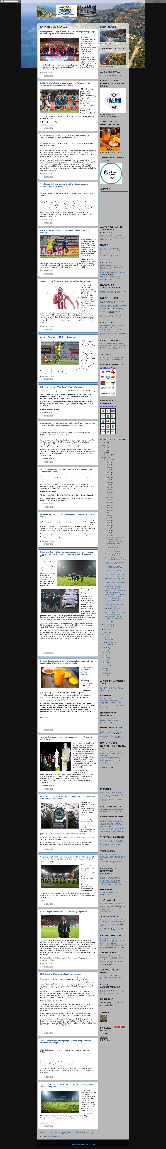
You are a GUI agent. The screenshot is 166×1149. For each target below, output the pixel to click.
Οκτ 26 (107, 475)
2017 (104, 658)
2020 (104, 650)
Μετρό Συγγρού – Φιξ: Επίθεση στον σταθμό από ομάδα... (114, 595)
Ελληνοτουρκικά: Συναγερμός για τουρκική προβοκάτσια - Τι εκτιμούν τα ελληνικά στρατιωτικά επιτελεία (65, 137)
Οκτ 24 (107, 480)
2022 (104, 452)
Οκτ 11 (107, 512)
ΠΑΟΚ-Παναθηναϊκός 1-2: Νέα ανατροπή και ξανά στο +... (114, 542)
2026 (104, 442)
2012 (104, 670)
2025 (104, 445)
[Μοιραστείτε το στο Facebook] (51, 76)
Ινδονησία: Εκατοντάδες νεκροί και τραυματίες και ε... (115, 583)
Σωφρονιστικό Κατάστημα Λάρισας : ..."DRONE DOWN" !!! (111, 883)
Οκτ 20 (107, 490)
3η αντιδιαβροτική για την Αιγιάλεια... (111, 844)
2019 (104, 653)
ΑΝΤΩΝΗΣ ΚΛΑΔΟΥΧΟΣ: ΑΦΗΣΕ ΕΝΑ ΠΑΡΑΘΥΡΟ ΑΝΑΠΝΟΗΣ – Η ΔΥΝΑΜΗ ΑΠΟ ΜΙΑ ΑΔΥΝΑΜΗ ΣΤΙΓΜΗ (112, 992)
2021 (104, 648)
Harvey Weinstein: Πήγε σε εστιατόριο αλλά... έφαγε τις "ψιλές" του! (111, 326)
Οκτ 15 (107, 502)
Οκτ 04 (107, 530)
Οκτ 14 (107, 505)
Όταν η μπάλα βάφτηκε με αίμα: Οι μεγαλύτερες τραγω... (114, 575)
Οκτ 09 (107, 517)
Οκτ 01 (107, 621)
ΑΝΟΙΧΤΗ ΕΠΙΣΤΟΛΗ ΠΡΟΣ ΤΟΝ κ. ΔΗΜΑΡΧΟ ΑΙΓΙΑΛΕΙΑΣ (111, 841)
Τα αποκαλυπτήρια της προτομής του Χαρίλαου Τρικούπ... (115, 591)
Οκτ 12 (107, 510)
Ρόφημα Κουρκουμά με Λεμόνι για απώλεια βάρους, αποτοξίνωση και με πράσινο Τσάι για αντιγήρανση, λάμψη (67, 662)
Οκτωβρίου (107, 460)
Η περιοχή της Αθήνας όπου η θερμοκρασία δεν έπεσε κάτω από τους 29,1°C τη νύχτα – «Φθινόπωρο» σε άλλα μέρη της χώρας (112, 941)
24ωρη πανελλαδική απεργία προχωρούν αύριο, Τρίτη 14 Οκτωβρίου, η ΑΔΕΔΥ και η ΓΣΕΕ (112, 272)
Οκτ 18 (107, 495)
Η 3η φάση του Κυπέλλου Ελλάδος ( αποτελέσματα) (61, 387)
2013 (104, 668)
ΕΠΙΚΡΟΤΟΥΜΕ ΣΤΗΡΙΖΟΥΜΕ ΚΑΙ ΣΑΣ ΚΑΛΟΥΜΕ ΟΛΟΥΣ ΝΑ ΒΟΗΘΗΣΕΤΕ (112, 358)
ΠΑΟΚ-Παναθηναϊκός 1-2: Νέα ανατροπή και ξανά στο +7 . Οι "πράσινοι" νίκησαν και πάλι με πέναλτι (65, 84)
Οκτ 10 (107, 515)
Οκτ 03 (107, 533)
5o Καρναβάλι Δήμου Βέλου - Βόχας (111, 329)
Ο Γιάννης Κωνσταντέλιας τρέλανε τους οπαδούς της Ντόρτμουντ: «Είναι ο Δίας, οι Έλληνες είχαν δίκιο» (112, 255)
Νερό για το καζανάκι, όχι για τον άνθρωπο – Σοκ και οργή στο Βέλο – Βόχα (111, 278)
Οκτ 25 (107, 477)
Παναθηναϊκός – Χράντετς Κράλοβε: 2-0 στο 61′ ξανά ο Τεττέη (112, 737)
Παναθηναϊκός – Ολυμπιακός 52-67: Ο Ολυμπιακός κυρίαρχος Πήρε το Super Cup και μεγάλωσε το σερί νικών (67, 33)
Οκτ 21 (107, 487)
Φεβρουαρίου (108, 642)
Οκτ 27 (107, 472)
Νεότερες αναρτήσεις (48, 1133)
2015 (104, 663)
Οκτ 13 (107, 507)
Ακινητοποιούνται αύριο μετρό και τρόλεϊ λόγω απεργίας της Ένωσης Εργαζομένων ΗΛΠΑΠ (113, 333)
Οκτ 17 (107, 497)
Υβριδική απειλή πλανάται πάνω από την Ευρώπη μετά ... (114, 550)
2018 (104, 655)
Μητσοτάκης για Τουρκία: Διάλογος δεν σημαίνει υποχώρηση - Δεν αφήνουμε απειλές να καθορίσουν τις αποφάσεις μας (112, 795)
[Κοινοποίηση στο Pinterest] (52, 76)
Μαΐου (106, 634)
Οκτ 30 (107, 464)
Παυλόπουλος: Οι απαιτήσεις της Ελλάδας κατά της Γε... (115, 571)
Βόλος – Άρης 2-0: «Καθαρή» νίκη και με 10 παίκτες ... (115, 554)
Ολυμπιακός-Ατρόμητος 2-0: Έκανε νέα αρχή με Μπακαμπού (65, 281)
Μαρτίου (106, 639)
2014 (104, 665)
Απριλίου (107, 637)
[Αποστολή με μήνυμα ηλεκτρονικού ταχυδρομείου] (45, 76)
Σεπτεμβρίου (108, 624)
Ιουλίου (106, 629)
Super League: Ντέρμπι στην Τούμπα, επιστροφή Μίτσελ (63, 912)
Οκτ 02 (107, 535)
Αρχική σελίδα (67, 1133)
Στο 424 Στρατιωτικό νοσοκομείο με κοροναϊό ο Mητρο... (115, 613)
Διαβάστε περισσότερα (47, 72)
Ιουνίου (106, 632)
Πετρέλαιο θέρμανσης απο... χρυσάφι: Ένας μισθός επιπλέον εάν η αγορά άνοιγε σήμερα (113, 963)
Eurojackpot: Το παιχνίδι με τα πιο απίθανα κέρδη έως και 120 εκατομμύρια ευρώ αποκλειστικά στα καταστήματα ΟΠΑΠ (112, 857)
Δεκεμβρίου (107, 455)
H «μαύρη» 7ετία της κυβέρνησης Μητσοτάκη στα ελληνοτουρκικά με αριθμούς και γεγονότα (110, 878)
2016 (104, 660)
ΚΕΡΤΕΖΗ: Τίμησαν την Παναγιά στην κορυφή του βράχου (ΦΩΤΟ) (111, 344)
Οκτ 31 (107, 462)
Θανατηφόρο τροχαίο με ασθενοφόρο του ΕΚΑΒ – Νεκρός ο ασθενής (112, 946)
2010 (104, 675)
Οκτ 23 (107, 482)
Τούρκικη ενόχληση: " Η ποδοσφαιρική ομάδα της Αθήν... (113, 600)
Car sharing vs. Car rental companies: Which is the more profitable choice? (111, 752)
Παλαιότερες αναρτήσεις (86, 1133)
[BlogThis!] (47, 76)
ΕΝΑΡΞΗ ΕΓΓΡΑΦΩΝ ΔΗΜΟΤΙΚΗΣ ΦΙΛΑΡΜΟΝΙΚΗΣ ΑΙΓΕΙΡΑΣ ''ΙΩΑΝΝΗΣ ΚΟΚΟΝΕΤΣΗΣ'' (112, 688)
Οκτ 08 (107, 520)
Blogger (93, 1144)
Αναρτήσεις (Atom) (53, 1136)
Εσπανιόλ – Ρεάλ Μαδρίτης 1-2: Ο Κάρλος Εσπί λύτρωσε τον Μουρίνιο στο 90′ (112, 250)
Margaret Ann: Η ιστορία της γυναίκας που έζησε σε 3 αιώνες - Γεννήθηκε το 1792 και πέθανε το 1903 (111, 830)
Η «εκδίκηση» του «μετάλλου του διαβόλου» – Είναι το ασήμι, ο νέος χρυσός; (110, 720)
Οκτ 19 (107, 492)
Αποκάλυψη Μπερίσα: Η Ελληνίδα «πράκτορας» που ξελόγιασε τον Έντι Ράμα (111, 977)
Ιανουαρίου (107, 644)
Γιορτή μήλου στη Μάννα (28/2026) (111, 235)
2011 (104, 673)
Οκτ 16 (107, 500)
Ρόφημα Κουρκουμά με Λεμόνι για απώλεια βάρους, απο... (115, 587)
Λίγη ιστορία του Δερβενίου (108, 75)
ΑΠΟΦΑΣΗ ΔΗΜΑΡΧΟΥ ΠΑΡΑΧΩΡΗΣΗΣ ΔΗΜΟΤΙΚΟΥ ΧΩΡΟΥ (112, 238)
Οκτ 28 (107, 470)
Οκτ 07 (107, 522)
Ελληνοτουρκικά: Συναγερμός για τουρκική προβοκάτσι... (115, 546)
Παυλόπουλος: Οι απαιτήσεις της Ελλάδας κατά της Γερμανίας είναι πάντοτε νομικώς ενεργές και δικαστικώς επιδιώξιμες (67, 424)
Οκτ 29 (107, 467)
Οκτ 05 (107, 528)
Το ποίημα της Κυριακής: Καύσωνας (111, 799)
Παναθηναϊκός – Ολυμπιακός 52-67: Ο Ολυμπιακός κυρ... (115, 538)
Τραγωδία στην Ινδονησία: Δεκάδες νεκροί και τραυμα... (114, 617)
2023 (104, 450)
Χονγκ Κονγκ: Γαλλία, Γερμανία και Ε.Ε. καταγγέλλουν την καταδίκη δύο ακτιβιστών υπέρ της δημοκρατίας (112, 700)
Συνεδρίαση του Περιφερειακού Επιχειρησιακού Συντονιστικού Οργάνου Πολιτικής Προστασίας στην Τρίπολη (112, 759)
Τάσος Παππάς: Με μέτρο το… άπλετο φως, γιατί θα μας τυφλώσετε (112, 862)
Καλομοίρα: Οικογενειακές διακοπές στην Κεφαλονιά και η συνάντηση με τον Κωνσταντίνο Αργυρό (112, 732)
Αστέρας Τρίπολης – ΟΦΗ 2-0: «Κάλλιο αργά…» (60, 337)
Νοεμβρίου (107, 457)
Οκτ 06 (107, 525)
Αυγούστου (107, 627)
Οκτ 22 (107, 485)
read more (43, 717)
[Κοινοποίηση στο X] (49, 76)
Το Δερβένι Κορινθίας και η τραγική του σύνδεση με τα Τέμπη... (112, 810)
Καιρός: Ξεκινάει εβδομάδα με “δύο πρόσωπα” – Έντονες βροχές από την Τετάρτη (111, 267)
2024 (104, 447)
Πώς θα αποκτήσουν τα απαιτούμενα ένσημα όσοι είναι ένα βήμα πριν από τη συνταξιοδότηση (112, 957)
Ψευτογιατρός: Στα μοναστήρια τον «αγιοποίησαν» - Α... (114, 579)
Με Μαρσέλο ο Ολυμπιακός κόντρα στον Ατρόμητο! (61, 974)
